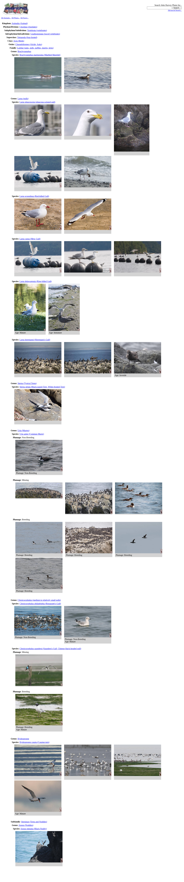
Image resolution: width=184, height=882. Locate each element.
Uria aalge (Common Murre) (32, 434)
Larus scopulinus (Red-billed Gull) (34, 196)
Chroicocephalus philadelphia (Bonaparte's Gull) (40, 603)
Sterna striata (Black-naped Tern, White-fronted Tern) (42, 387)
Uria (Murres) (23, 430)
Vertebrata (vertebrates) (37, 30)
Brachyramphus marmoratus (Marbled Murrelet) (40, 55)
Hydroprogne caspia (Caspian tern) (34, 742)
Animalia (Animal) (20, 23)
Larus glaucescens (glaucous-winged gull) (37, 102)
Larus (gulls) (23, 98)
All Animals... (6, 18)
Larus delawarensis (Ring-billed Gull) (36, 281)
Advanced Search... (175, 10)
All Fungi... (24, 18)
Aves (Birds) (18, 41)
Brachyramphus (24, 51)
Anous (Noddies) (26, 825)
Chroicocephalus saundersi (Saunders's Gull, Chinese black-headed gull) (50, 648)
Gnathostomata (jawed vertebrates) (45, 34)
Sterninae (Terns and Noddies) (34, 822)
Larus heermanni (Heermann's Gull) (35, 340)
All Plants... (15, 18)
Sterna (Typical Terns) (27, 383)
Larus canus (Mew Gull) (30, 239)
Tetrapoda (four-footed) (27, 37)
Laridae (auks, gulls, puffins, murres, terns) (35, 48)
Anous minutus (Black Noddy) (33, 829)
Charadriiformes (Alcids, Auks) (28, 44)
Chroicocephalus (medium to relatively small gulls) (39, 600)
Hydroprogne (23, 739)
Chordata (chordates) (28, 27)
